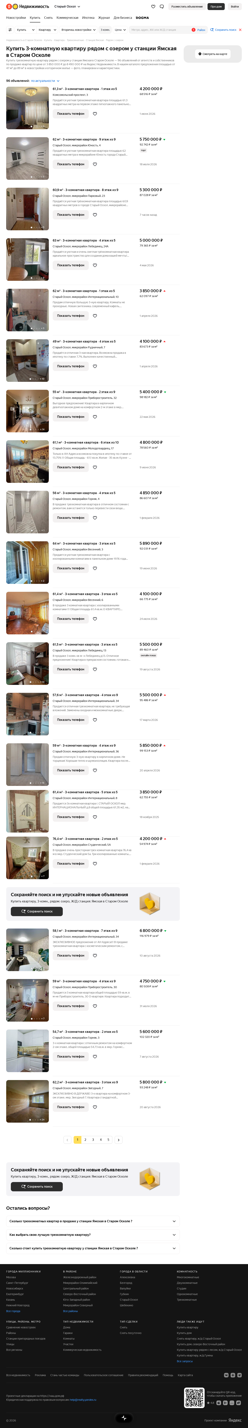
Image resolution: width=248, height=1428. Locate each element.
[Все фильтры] (10, 30)
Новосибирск (14, 1288)
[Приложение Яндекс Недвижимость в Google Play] (225, 1402)
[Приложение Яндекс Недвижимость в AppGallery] (232, 1402)
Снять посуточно (130, 1333)
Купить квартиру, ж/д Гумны (195, 1355)
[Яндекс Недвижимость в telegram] (239, 1375)
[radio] (85, 1140)
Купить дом (184, 1333)
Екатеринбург (15, 1294)
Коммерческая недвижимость (82, 1349)
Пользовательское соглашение (103, 1375)
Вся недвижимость (18, 1375)
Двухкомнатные (187, 1282)
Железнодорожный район (79, 1277)
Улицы (10, 1344)
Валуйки (125, 1288)
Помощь (168, 1375)
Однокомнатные (187, 1294)
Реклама (40, 1375)
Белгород (126, 1282)
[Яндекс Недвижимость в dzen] (233, 1375)
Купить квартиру (187, 1327)
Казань (10, 1299)
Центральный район (76, 1288)
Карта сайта (185, 1375)
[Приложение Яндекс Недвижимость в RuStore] (238, 1402)
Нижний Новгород (17, 1305)
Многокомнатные (188, 1277)
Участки (68, 1344)
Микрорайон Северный (78, 1305)
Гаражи (67, 1333)
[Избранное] (153, 6)
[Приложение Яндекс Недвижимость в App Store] (218, 1402)
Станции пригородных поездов (26, 1338)
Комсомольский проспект (69, 94)
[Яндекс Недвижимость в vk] (226, 1375)
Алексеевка (127, 1277)
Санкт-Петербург (17, 1282)
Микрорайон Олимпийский (80, 1282)
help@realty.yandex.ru (83, 1399)
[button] (161, 6)
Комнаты (69, 1338)
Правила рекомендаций (143, 1375)
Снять (123, 1327)
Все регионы (14, 1349)
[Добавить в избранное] (95, 113)
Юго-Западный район (76, 1299)
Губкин (124, 1294)
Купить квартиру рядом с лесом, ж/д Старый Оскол (209, 1349)
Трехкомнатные (187, 1299)
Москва (11, 1277)
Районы (11, 1333)
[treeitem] (17, 17)
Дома (66, 1327)
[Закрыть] (240, 29)
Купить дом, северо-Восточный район (201, 1344)
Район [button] (201, 30)
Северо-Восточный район (79, 1294)
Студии (181, 1288)
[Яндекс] (235, 1420)
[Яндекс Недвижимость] (27, 6)
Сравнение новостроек (21, 1327)
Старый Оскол (62, 145)
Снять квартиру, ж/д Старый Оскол (199, 1338)
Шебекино (126, 1305)
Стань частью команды (64, 1375)
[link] (235, 6)
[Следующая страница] (118, 1140)
